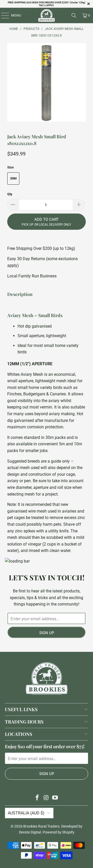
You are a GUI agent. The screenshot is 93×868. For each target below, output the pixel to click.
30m (13, 178)
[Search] (74, 15)
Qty (9, 194)
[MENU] (2, 15)
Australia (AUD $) (26, 813)
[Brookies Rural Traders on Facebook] (37, 798)
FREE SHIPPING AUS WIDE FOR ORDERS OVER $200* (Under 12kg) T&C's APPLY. (47, 4)
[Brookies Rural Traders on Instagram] (46, 798)
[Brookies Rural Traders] (46, 15)
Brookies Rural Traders (41, 826)
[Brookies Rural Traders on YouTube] (55, 798)
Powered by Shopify (58, 832)
